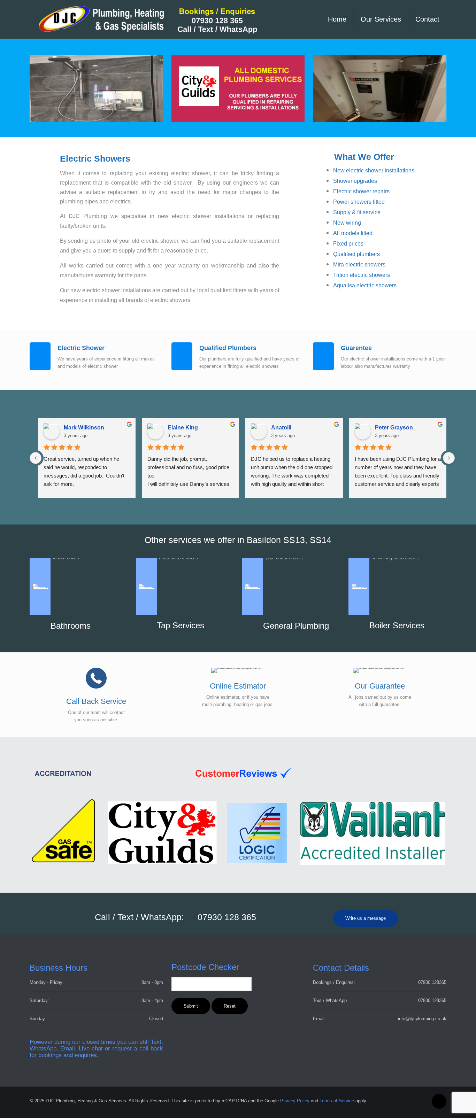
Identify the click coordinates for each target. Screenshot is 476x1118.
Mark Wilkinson (84, 427)
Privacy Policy (294, 1100)
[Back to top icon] (439, 1101)
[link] (165, 773)
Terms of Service (337, 1100)
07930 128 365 (227, 917)
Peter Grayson (394, 427)
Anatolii (281, 427)
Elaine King (183, 427)
